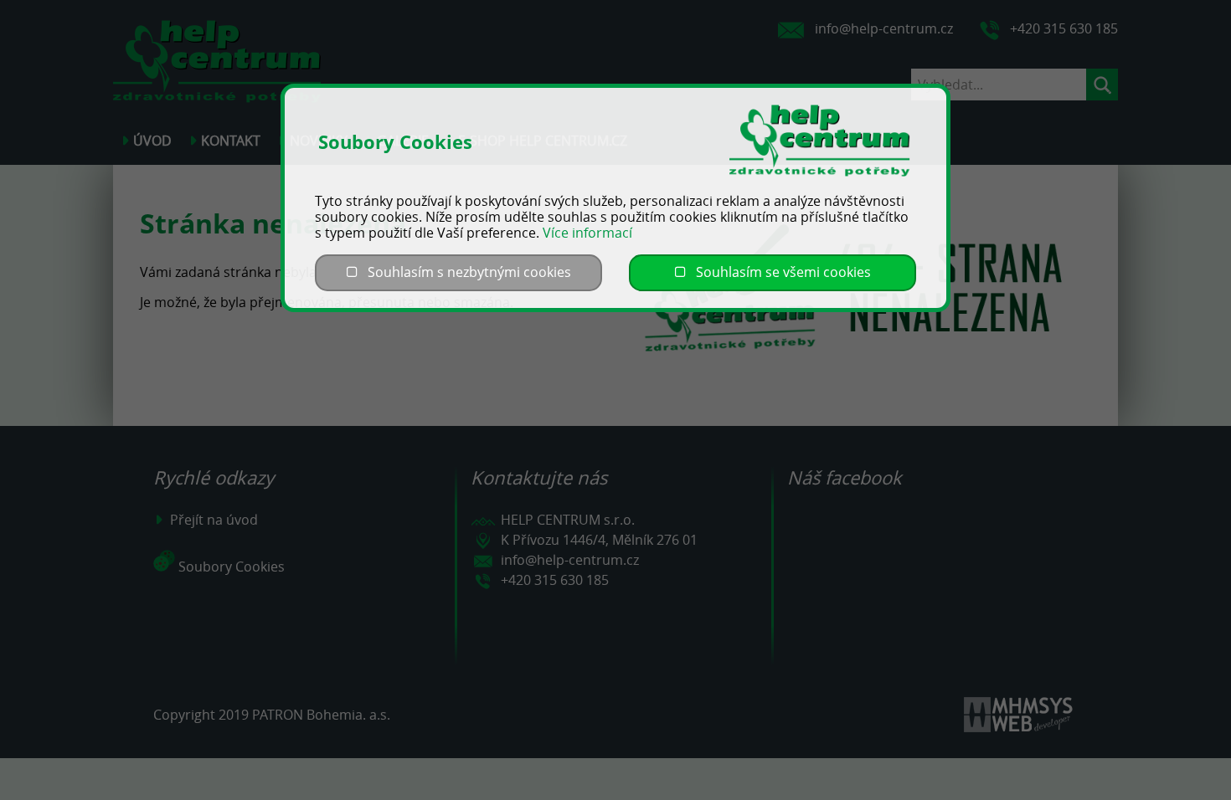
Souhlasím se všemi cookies (778, 272)
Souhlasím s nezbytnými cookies (464, 272)
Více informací (587, 232)
